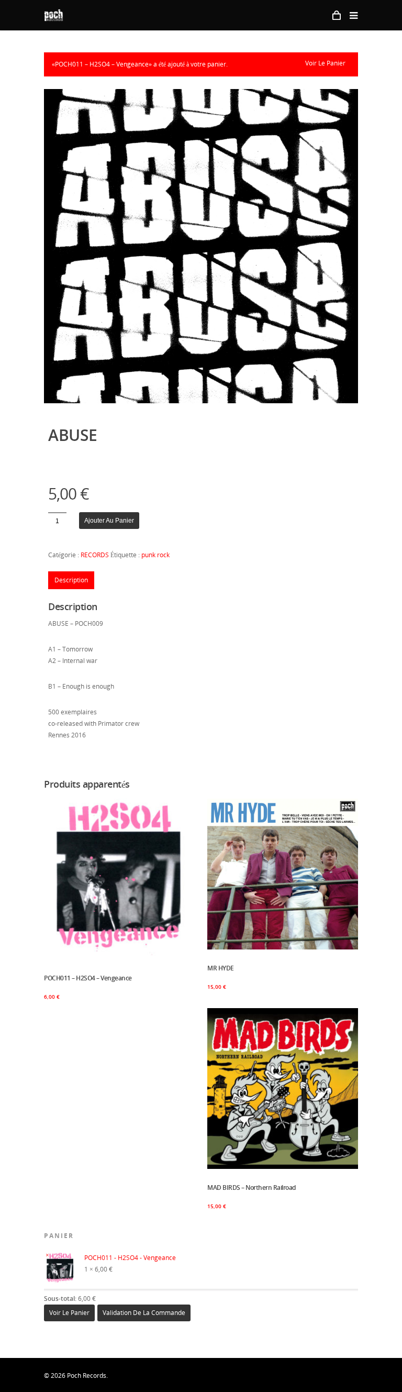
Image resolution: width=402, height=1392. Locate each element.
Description (71, 580)
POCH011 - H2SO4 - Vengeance (130, 1257)
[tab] (71, 580)
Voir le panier (325, 63)
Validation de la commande (144, 1312)
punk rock (155, 554)
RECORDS (95, 554)
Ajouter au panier (109, 520)
